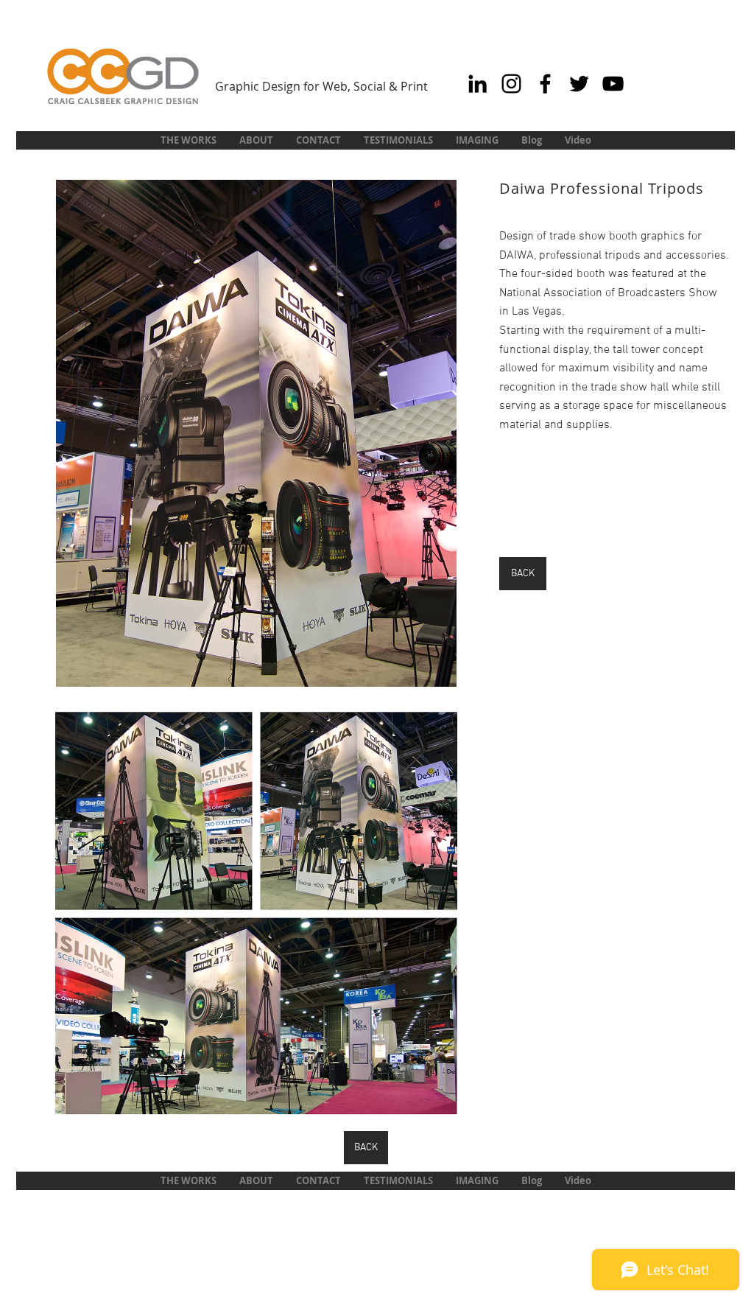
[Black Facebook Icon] (545, 84)
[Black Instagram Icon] (511, 84)
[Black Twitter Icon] (579, 84)
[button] (256, 433)
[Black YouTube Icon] (613, 84)
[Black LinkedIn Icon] (477, 84)
